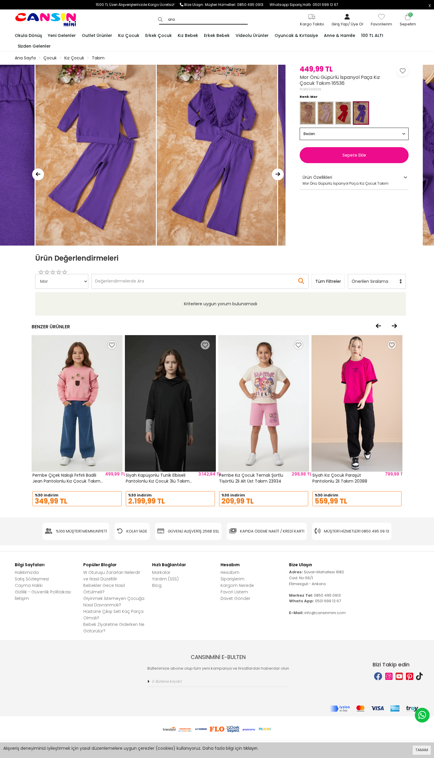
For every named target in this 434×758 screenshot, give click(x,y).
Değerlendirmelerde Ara (119, 278)
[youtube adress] (399, 676)
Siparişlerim (232, 579)
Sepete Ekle (354, 155)
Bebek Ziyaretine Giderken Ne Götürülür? (113, 627)
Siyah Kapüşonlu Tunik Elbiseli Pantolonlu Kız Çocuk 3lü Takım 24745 (158, 481)
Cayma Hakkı (29, 585)
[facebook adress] (378, 676)
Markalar (161, 572)
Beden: (310, 133)
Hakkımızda (27, 572)
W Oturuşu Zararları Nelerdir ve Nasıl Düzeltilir (111, 575)
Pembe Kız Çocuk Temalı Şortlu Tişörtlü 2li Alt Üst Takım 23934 (251, 478)
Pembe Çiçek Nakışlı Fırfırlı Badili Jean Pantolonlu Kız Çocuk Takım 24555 (66, 481)
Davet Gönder (235, 598)
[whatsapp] (422, 715)
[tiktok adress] (419, 676)
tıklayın (250, 748)
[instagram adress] (389, 676)
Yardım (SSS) (165, 579)
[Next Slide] (277, 174)
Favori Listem (234, 592)
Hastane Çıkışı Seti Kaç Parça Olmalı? (113, 614)
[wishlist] (112, 345)
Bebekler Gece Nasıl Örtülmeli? (104, 588)
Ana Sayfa (25, 58)
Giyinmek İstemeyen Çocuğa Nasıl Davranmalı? (113, 601)
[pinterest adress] (409, 676)
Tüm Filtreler (328, 281)
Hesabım (230, 572)
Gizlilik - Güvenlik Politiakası (43, 592)
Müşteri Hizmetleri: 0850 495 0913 (237, 4)
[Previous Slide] (38, 174)
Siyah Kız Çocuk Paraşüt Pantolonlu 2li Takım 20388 (339, 478)
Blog (156, 585)
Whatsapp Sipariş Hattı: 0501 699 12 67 (304, 4)
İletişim (22, 598)
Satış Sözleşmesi (32, 579)
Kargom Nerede (237, 585)
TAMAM (421, 749)
